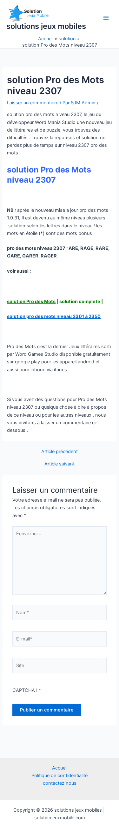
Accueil (59, 768)
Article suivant (59, 464)
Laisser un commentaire (32, 103)
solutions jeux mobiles (46, 26)
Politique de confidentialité (59, 775)
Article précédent (59, 451)
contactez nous (59, 783)
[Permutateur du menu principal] (106, 17)
